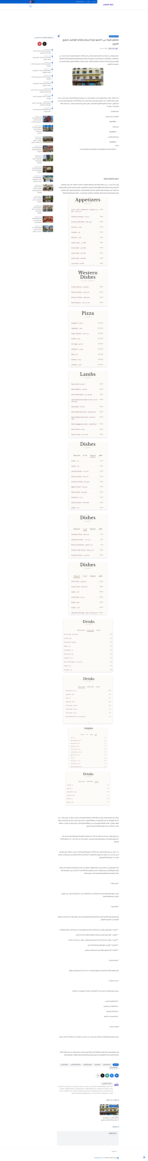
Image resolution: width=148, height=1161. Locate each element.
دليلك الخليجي (111, 48)
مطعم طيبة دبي (64, 1064)
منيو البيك (114, 1151)
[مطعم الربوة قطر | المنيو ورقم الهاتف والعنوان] (48, 148)
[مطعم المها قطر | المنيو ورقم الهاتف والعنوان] (48, 169)
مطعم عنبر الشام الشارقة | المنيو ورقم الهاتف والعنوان (42, 52)
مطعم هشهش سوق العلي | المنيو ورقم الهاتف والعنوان (41, 104)
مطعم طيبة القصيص (76, 1064)
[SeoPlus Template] (118, 1158)
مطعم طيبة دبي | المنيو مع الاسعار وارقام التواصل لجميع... (109, 1119)
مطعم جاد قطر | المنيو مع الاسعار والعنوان (42, 97)
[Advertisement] (74, 23)
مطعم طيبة (97, 1064)
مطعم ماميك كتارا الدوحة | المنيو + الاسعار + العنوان (37, 229)
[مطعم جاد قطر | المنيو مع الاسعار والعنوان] (48, 199)
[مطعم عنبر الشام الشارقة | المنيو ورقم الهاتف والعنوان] (48, 128)
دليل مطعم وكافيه (99, 1157)
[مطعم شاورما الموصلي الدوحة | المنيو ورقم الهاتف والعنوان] (48, 187)
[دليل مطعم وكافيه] (108, 4)
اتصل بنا (88, 1)
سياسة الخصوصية (80, 1)
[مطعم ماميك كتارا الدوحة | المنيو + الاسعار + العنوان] (48, 228)
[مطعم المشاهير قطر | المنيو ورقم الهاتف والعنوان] (48, 178)
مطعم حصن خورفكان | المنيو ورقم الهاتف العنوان (42, 58)
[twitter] (33, 2)
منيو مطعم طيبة (114, 1067)
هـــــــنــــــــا (82, 149)
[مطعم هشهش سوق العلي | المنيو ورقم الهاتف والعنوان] (48, 208)
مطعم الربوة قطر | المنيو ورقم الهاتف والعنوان (41, 65)
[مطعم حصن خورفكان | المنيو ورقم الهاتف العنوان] (48, 139)
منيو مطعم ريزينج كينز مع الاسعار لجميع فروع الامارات (36, 120)
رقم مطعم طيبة (114, 36)
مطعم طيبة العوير (88, 1064)
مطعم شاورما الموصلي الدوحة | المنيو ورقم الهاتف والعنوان (41, 91)
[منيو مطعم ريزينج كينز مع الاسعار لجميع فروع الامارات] (48, 119)
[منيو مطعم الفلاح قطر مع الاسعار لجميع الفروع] (48, 219)
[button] (112, 1075)
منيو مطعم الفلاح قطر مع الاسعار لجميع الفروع (42, 110)
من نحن (94, 1)
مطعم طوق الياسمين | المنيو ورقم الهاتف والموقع (42, 71)
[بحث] (30, 6)
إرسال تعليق (112, 1133)
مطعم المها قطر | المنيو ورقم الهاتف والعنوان (41, 78)
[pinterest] (30, 2)
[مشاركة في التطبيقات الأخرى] (98, 1075)
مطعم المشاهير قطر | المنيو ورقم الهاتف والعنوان (42, 84)
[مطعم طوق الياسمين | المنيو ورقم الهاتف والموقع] (48, 158)
